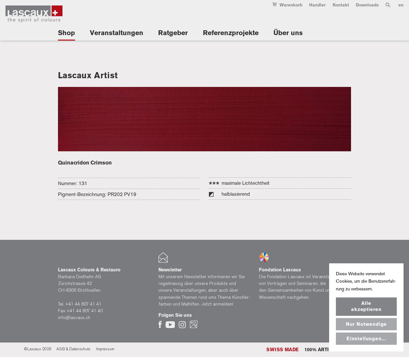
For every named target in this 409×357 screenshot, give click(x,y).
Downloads (367, 5)
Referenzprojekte (231, 33)
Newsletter (170, 270)
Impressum (105, 349)
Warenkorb (291, 5)
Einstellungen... (366, 339)
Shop (66, 33)
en (401, 5)
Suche (387, 6)
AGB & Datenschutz (73, 349)
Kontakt (341, 5)
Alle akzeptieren (366, 306)
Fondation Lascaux (280, 270)
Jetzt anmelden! (217, 304)
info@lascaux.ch (74, 317)
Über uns (288, 33)
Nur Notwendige (366, 324)
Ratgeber (173, 33)
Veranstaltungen (116, 33)
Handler (317, 5)
